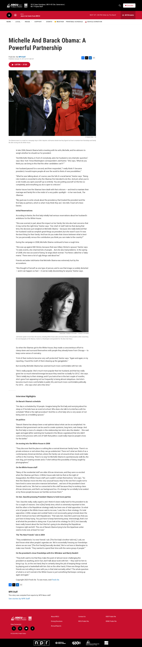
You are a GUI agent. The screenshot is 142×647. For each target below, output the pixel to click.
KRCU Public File (83, 621)
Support (38, 22)
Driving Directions (56, 621)
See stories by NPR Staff (19, 598)
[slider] (18, 15)
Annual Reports (56, 626)
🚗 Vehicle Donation (93, 22)
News (9, 22)
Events (49, 22)
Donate (130, 5)
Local (17, 22)
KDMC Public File (111, 621)
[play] (9, 15)
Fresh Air (55, 580)
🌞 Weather (59, 22)
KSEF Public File (111, 616)
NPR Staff (22, 57)
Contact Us (82, 616)
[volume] (15, 15)
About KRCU (55, 616)
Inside (27, 22)
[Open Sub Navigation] (12, 22)
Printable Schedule (74, 22)
